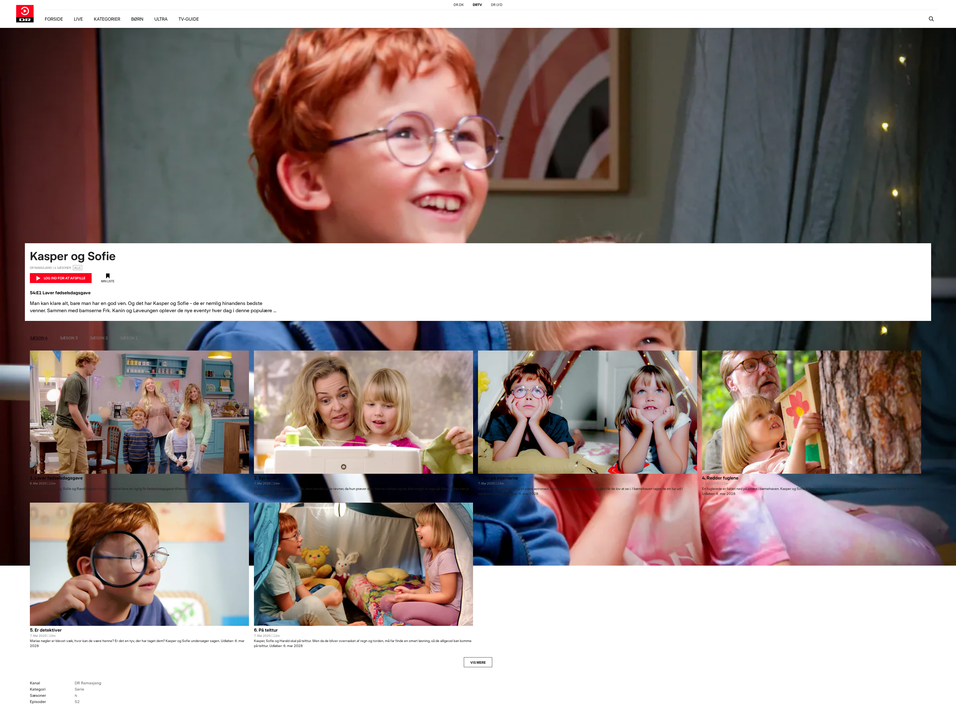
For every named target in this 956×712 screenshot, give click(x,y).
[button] (139, 480)
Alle (77, 267)
